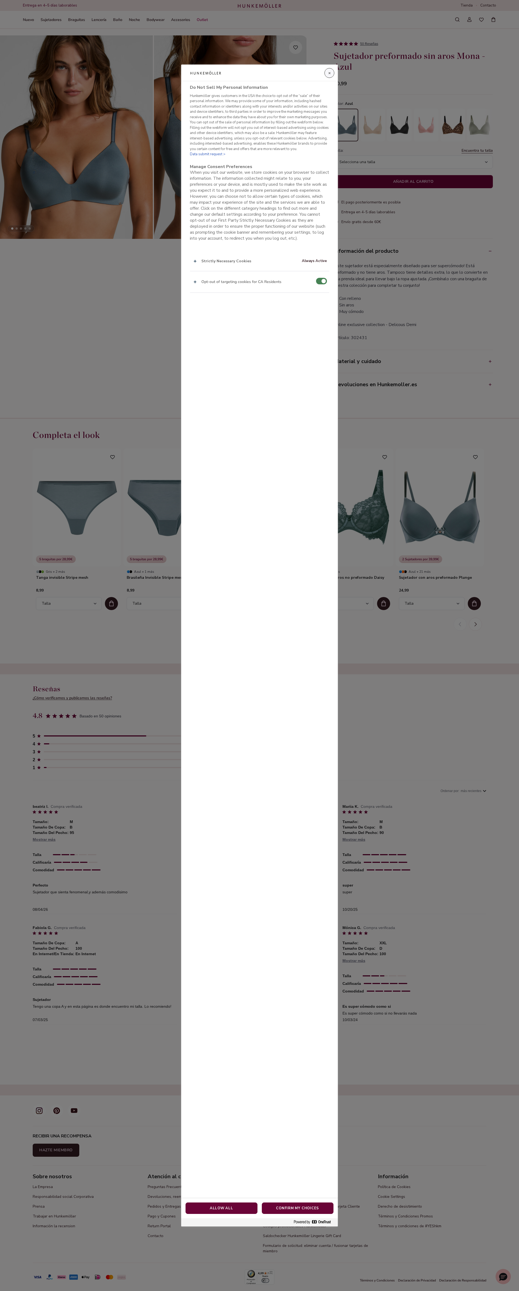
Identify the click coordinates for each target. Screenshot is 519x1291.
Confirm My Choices (297, 1208)
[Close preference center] (329, 73)
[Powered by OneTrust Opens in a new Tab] (314, 1222)
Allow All (221, 1208)
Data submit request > (207, 154)
